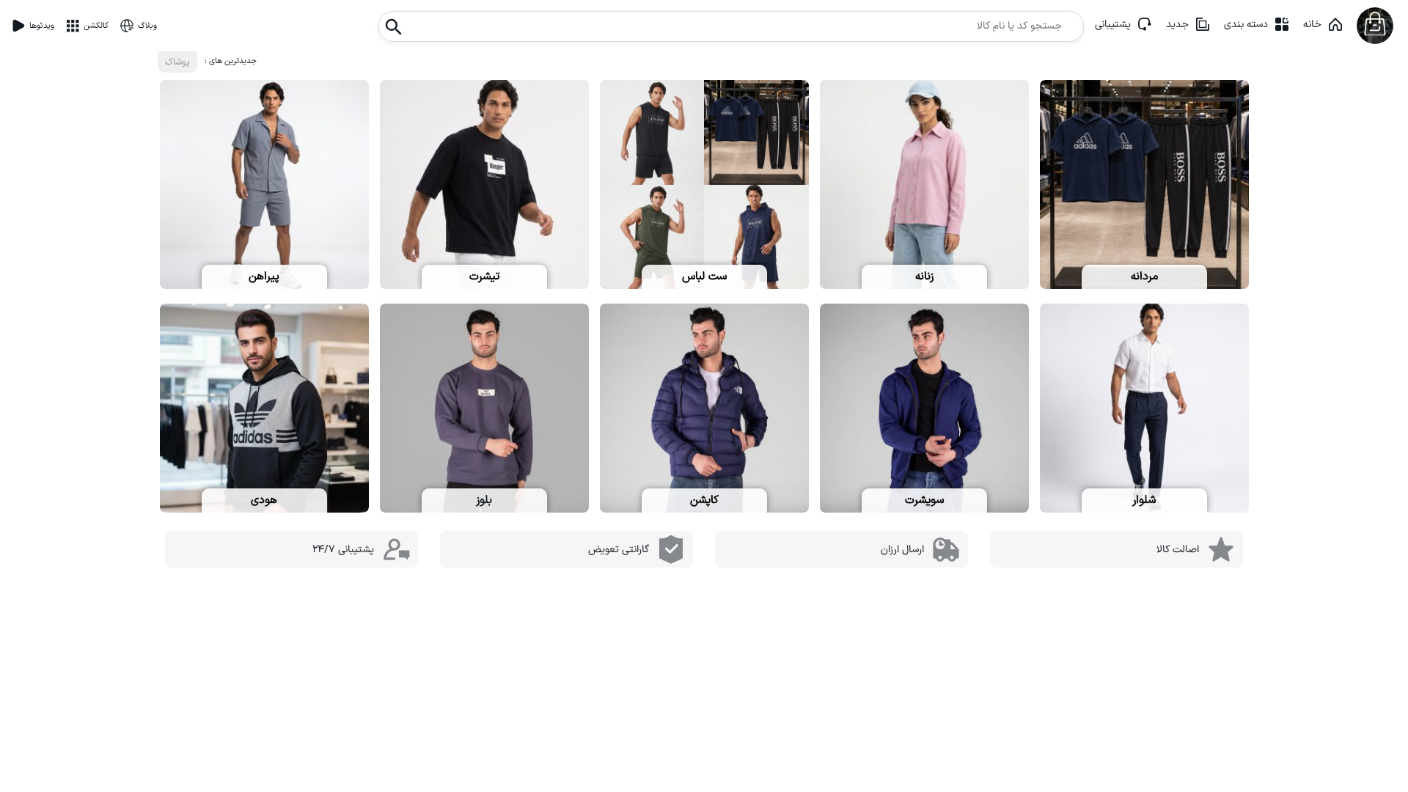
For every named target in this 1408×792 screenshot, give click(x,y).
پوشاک (177, 62)
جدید (1177, 24)
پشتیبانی (1113, 24)
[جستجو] (393, 22)
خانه (1312, 24)
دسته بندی (1246, 24)
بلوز (484, 500)
